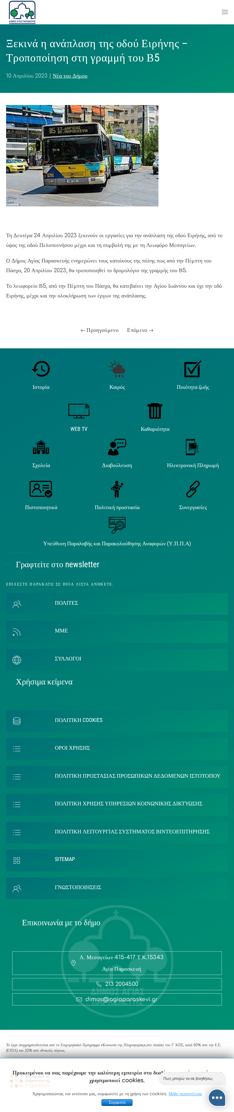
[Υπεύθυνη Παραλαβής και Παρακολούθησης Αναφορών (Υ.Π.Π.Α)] (117, 525)
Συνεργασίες (193, 507)
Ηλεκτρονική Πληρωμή (193, 465)
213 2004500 (121, 984)
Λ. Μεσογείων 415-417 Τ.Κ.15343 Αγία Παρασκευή (122, 963)
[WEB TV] (79, 411)
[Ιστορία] (40, 368)
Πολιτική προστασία (117, 507)
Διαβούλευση (117, 465)
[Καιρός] (117, 368)
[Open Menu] (225, 12)
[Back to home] (22, 12)
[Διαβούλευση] (117, 447)
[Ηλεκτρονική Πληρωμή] (193, 447)
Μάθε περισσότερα (185, 1094)
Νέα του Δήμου (70, 76)
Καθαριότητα (155, 429)
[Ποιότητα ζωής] (192, 368)
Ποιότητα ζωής (193, 387)
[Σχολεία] (41, 447)
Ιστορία (41, 387)
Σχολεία (41, 465)
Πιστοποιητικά (41, 507)
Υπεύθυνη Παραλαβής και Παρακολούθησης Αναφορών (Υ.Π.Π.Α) (117, 543)
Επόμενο (138, 330)
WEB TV (78, 429)
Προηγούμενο (102, 330)
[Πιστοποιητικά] (41, 489)
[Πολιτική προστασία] (117, 489)
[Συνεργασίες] (193, 489)
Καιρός (117, 387)
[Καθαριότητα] (155, 411)
